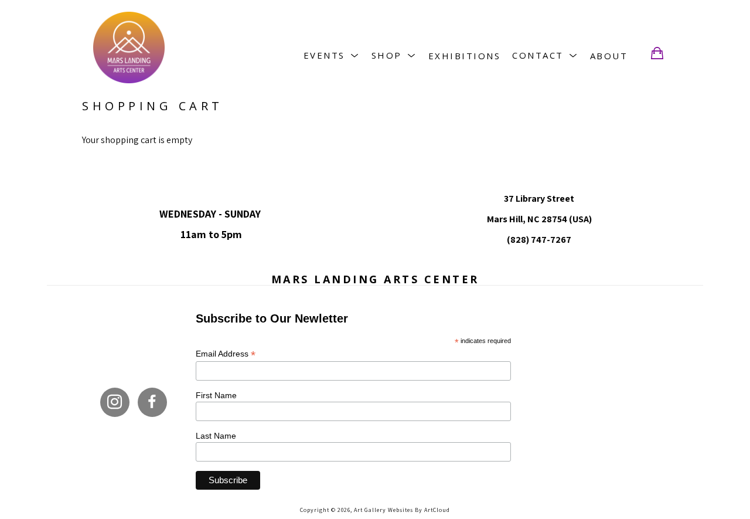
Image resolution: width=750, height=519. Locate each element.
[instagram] (114, 402)
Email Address (225, 353)
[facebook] (152, 402)
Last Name (216, 435)
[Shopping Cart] (657, 53)
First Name (216, 395)
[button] (332, 55)
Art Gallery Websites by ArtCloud (402, 510)
